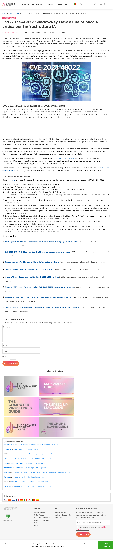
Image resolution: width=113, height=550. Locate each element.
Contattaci (58, 517)
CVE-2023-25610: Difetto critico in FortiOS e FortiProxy (30, 269)
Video (36, 523)
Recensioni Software (41, 520)
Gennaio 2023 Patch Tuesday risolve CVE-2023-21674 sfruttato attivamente (39, 287)
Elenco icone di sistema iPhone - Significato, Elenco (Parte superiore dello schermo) (41, 454)
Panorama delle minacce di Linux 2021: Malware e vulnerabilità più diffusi (39, 297)
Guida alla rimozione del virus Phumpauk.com (29, 477)
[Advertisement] (55, 130)
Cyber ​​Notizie (24, 4)
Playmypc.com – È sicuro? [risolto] (26, 449)
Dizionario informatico (42, 517)
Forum (36, 525)
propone (11, 180)
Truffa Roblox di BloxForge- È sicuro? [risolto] (31, 468)
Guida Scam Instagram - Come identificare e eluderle (32, 458)
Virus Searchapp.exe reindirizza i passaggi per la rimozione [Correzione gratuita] (41, 472)
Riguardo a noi (60, 512)
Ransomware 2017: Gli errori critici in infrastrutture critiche (32, 262)
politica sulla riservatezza (56, 546)
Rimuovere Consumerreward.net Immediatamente (32, 486)
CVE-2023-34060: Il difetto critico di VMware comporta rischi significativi (38, 252)
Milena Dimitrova (12, 32)
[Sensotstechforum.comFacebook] (98, 4)
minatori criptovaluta (65, 158)
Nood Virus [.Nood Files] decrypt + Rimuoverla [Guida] (29, 463)
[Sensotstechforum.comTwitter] (95, 4)
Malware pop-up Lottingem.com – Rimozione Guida (30, 481)
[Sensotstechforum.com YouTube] (101, 4)
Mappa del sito (39, 512)
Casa (4, 13)
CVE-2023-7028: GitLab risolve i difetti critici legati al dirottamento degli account (42, 307)
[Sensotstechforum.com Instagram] (104, 4)
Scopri (37, 508)
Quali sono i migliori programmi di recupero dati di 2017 (38, 444)
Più (56, 508)
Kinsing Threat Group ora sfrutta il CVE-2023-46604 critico (32, 277)
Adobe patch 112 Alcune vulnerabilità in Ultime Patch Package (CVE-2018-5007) (41, 242)
